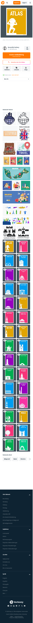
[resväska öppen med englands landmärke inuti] (8, 163)
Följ (27, 49)
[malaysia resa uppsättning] (16, 215)
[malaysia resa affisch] (16, 227)
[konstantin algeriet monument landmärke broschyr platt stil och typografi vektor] (9, 498)
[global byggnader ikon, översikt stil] (9, 132)
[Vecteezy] (2, 2)
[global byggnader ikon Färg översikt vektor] (9, 118)
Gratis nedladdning (16, 55)
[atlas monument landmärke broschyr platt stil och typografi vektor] (9, 299)
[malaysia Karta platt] (16, 203)
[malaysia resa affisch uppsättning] (16, 191)
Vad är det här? (15, 75)
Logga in (24, 2)
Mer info (6, 79)
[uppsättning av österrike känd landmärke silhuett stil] (9, 271)
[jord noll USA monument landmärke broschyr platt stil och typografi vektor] (9, 328)
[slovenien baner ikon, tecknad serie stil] (10, 147)
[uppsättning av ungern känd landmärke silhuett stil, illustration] (9, 285)
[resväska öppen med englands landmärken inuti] (21, 162)
